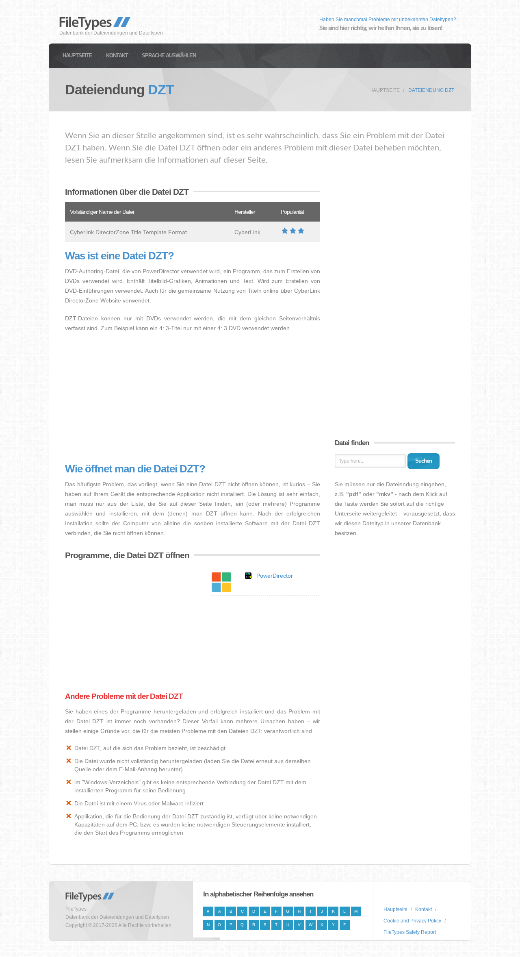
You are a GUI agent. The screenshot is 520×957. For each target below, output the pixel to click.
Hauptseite (77, 55)
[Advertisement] (192, 398)
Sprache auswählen (169, 55)
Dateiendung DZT (431, 90)
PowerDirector (274, 575)
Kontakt (117, 55)
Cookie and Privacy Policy (412, 921)
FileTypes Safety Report (410, 932)
